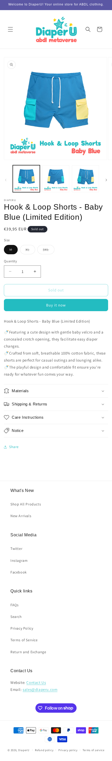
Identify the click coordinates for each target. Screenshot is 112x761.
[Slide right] (106, 180)
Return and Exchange (28, 652)
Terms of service (93, 750)
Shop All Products (25, 504)
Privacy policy (68, 750)
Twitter (16, 548)
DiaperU (23, 750)
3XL (48, 250)
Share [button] (14, 446)
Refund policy (44, 750)
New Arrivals (20, 515)
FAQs (14, 605)
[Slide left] (5, 180)
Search (16, 616)
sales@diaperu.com (40, 689)
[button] (10, 29)
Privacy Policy (21, 628)
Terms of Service (24, 640)
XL (30, 250)
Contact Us (36, 682)
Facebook (18, 572)
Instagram (19, 560)
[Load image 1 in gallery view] (26, 178)
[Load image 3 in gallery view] (85, 178)
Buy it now (56, 305)
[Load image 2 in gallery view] (56, 178)
